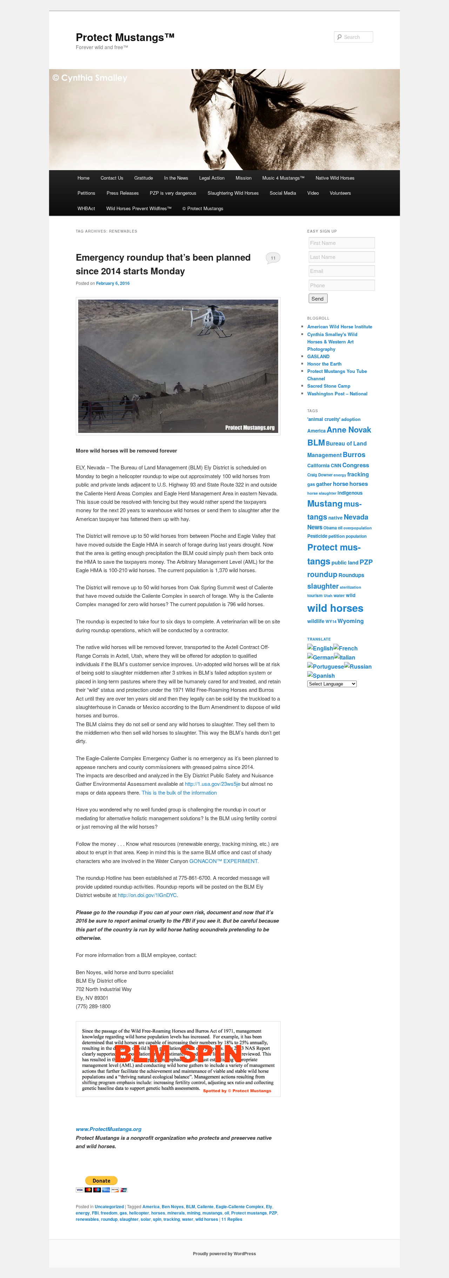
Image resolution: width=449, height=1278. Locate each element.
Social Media (283, 192)
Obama (330, 527)
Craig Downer (320, 474)
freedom (109, 1213)
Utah (328, 595)
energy (83, 1213)
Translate (319, 639)
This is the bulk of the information (179, 792)
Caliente (205, 1206)
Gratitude (143, 177)
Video (313, 192)
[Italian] (344, 657)
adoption (351, 419)
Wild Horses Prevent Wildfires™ (139, 208)
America (151, 1206)
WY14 (331, 621)
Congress (355, 465)
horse (340, 483)
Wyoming (350, 620)
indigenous (350, 492)
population (356, 536)
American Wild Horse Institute (339, 326)
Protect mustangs (249, 1213)
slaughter (129, 1219)
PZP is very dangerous (173, 192)
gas (123, 1213)
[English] (320, 648)
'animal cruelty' (323, 419)
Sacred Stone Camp (328, 385)
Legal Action (211, 177)
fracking (358, 474)
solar (146, 1219)
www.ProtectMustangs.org (108, 1129)
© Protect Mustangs (202, 208)
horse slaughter (321, 493)
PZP (273, 1213)
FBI (95, 1213)
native (335, 517)
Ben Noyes (173, 1206)
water (187, 1219)
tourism (315, 595)
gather (324, 484)
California (318, 465)
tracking (171, 1219)
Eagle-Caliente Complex (240, 1206)
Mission (244, 177)
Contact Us (112, 177)
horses (158, 1213)
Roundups (351, 575)
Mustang (325, 503)
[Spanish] (321, 675)
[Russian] (358, 666)
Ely (269, 1206)
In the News (176, 177)
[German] (320, 657)
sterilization (350, 587)
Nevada (356, 517)
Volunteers (340, 192)
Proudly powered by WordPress (224, 1253)
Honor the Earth (324, 363)
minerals (176, 1213)
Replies (231, 1219)
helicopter (139, 1213)
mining (193, 1213)
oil (226, 1213)
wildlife (315, 620)
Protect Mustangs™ (125, 36)
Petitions (86, 192)
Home (83, 177)
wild (350, 595)
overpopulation (357, 527)
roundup (109, 1219)
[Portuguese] (325, 666)
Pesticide (317, 536)
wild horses (206, 1219)
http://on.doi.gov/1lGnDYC (147, 894)
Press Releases (123, 192)
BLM (190, 1206)
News (314, 527)
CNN (336, 465)
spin (157, 1219)
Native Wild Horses (335, 177)
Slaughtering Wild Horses (233, 192)
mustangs (212, 1213)
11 (273, 257)
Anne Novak (349, 429)
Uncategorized (109, 1206)
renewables (87, 1219)
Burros (354, 454)
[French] (345, 648)
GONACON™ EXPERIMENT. (224, 860)
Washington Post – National (337, 393)
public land (344, 562)
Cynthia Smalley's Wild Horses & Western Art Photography (332, 341)
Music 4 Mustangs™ (283, 177)
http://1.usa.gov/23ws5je (212, 783)
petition (336, 536)
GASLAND (318, 356)
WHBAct (86, 208)
